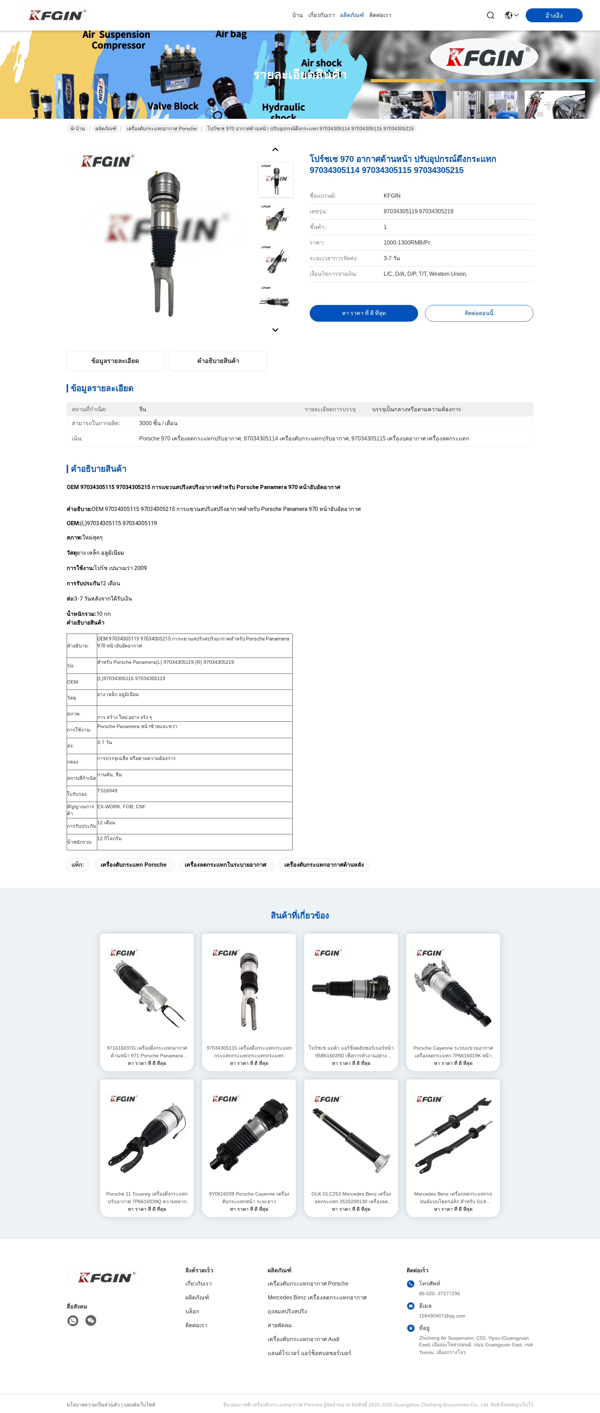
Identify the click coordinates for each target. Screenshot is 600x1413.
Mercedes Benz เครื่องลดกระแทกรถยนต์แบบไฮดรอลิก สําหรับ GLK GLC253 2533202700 (453, 1198)
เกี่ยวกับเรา (321, 15)
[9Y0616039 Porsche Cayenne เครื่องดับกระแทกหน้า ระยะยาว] (249, 1134)
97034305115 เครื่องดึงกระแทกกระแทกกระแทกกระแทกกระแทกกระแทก (249, 1051)
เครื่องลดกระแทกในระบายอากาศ (225, 865)
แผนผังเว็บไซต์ (139, 1404)
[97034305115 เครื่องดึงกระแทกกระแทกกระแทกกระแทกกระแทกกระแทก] (249, 989)
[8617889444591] (73, 1321)
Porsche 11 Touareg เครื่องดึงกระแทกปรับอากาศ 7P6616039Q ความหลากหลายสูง (147, 1198)
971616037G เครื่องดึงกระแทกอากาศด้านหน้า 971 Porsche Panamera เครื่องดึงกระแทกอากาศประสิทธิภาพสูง (147, 1052)
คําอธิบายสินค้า (218, 360)
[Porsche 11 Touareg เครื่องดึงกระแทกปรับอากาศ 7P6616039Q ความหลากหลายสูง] (147, 1134)
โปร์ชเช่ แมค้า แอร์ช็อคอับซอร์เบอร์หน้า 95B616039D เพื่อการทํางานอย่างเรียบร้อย (351, 1052)
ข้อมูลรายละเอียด (115, 360)
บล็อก (192, 1311)
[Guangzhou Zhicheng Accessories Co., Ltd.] (55, 15)
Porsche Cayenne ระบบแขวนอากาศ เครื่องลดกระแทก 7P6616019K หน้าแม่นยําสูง (453, 1052)
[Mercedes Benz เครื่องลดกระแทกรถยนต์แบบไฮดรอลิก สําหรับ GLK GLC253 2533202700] (453, 1135)
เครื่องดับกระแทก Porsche (134, 865)
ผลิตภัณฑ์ (352, 15)
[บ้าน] (105, 1286)
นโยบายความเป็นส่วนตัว (93, 1404)
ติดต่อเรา (380, 15)
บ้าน (297, 15)
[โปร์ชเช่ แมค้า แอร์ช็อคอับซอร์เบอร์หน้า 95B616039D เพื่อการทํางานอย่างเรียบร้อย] (351, 989)
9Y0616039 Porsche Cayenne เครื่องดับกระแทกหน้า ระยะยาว (249, 1197)
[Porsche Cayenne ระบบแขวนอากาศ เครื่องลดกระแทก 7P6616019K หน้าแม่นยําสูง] (453, 989)
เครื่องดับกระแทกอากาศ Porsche (162, 128)
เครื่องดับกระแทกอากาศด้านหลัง (324, 865)
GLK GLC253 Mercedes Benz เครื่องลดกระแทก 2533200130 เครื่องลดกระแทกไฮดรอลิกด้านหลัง (351, 1198)
